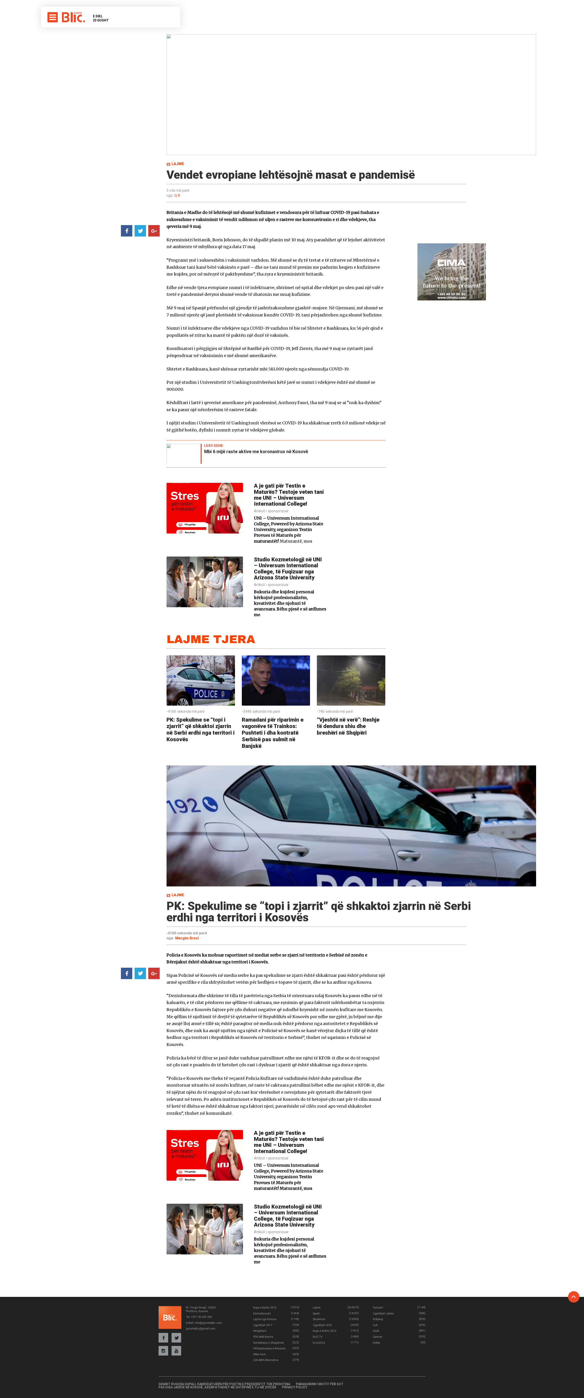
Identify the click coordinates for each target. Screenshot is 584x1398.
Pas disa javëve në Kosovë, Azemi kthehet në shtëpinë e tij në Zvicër (217, 1387)
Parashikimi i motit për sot (319, 1384)
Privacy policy (294, 1387)
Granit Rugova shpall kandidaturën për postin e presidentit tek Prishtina (224, 1384)
